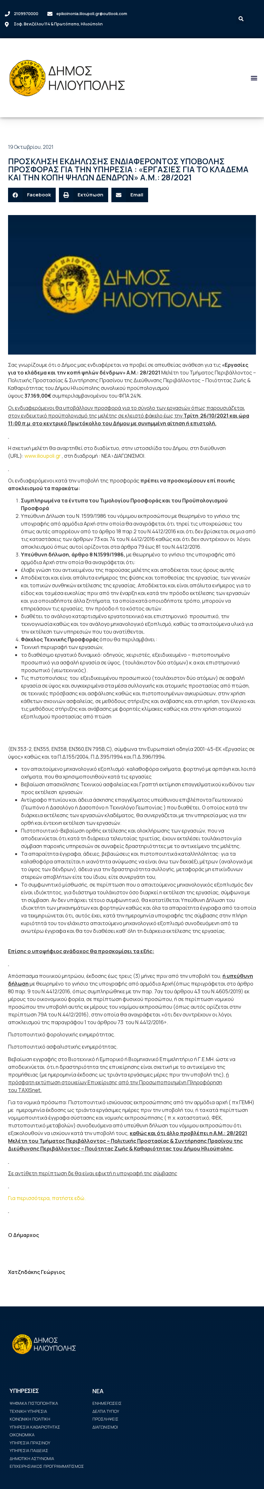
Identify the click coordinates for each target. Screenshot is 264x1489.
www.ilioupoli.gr (42, 455)
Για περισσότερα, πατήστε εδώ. (47, 1198)
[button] (254, 77)
